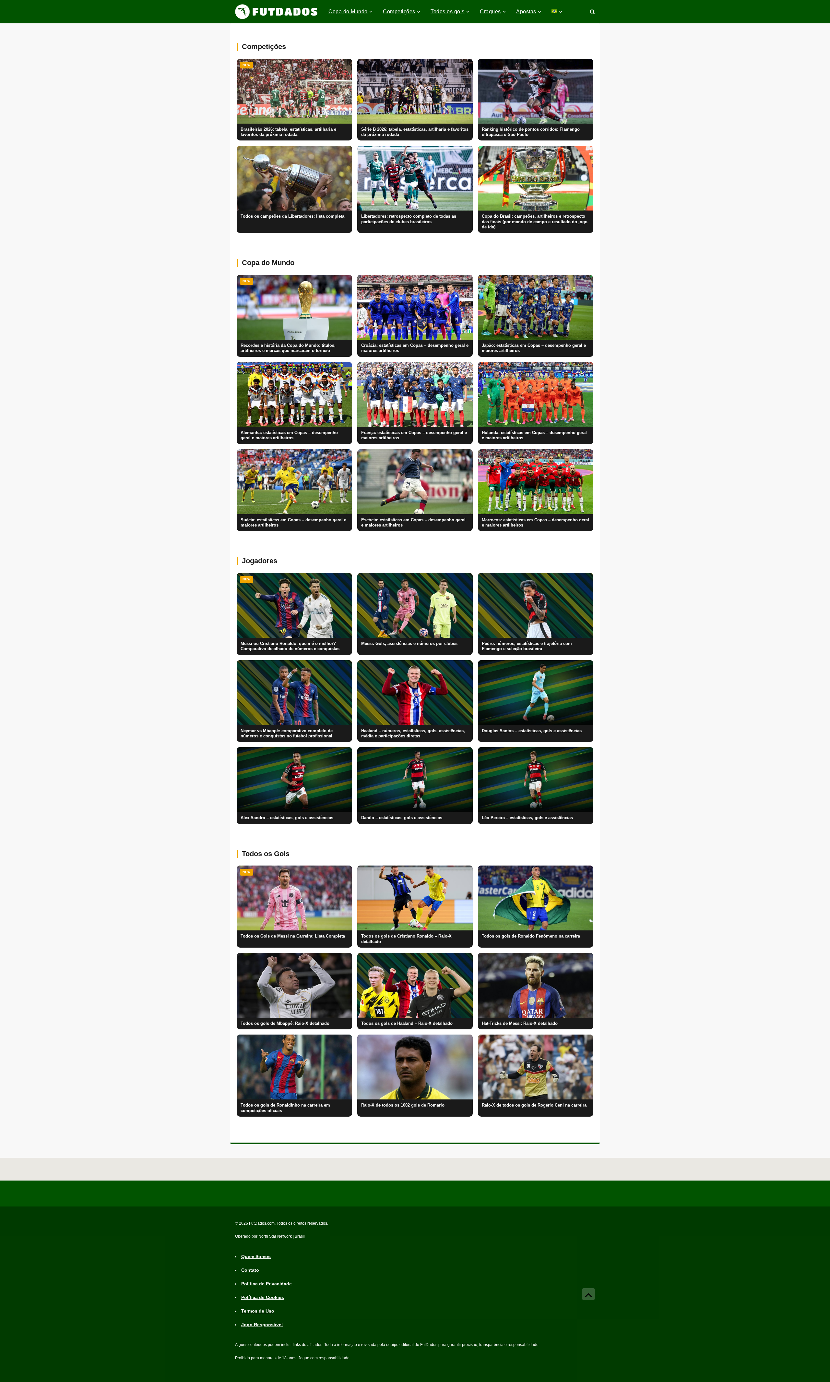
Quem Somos (256, 1256)
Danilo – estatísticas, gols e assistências (401, 818)
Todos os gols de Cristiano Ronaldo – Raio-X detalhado (406, 939)
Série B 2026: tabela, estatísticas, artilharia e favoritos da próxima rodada (414, 132)
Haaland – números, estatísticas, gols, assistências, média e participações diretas (413, 733)
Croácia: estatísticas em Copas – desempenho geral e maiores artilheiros (414, 348)
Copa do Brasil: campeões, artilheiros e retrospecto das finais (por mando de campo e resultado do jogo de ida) (534, 221)
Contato (250, 1270)
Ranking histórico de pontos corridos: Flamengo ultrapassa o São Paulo (531, 132)
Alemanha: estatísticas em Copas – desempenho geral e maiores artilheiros (289, 435)
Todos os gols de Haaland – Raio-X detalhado (407, 1023)
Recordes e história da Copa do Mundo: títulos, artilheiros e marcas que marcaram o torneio (288, 348)
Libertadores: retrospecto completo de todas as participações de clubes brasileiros (408, 219)
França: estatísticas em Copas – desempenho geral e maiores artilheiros (414, 435)
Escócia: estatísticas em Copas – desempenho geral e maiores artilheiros (413, 522)
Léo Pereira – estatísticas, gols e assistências (527, 818)
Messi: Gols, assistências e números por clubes (409, 643)
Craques (490, 11)
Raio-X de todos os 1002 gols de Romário (403, 1105)
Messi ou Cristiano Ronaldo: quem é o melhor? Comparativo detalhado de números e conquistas (290, 646)
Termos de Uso (257, 1311)
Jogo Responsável (262, 1324)
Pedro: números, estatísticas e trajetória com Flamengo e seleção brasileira (527, 646)
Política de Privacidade (266, 1284)
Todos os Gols (266, 854)
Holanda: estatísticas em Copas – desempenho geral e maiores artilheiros (534, 435)
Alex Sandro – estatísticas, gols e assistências (287, 818)
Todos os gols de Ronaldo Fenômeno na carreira (531, 936)
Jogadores (259, 561)
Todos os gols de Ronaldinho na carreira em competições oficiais (285, 1108)
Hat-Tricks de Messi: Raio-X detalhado (520, 1023)
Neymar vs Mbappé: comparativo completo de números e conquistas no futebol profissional (287, 733)
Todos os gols (448, 11)
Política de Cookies (262, 1297)
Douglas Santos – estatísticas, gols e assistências (532, 731)
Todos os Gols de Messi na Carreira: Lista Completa (293, 936)
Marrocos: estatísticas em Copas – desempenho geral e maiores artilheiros (535, 522)
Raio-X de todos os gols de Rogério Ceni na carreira (534, 1105)
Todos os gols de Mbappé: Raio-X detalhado (285, 1023)
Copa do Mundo (348, 11)
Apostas (526, 11)
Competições (399, 11)
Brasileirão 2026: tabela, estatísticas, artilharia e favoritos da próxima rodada (288, 132)
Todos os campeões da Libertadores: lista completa (292, 216)
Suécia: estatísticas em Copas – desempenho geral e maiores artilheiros (293, 522)
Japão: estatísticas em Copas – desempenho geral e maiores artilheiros (534, 348)
